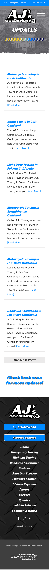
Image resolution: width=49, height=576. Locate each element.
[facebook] (18, 518)
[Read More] (14, 105)
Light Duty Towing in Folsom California (22, 166)
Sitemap (19, 526)
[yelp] (30, 518)
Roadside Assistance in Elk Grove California (24, 313)
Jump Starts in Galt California (22, 123)
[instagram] (24, 518)
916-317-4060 (38, 3)
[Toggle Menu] (41, 15)
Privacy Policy (28, 526)
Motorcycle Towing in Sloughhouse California (23, 211)
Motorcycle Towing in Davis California (23, 76)
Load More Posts (24, 360)
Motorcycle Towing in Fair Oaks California (23, 261)
